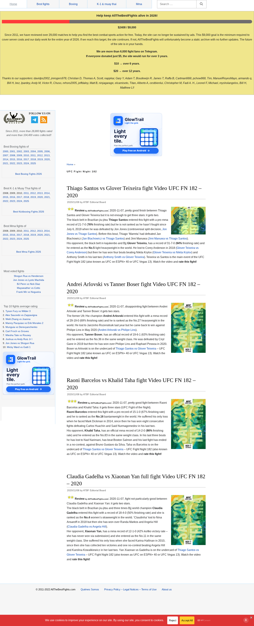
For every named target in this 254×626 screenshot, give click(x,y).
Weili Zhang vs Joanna (18, 319)
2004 (33, 151)
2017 (26, 159)
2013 (47, 155)
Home (13, 4)
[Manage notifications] (246, 620)
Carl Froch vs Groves (17, 331)
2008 (12, 155)
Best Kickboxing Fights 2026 (28, 211)
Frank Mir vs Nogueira (28, 292)
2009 (19, 155)
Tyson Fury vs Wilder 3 (18, 311)
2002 (19, 151)
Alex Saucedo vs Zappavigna (21, 315)
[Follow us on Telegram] (35, 122)
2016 (19, 159)
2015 (12, 159)
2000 (5, 151)
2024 (26, 163)
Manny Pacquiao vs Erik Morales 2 (24, 323)
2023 (19, 163)
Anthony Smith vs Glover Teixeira (124, 257)
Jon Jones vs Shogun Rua (20, 343)
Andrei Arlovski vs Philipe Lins (117, 329)
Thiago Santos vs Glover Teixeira (136, 348)
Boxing (73, 4)
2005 (40, 151)
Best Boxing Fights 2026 (28, 174)
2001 (12, 151)
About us (167, 589)
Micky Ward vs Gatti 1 (19, 347)
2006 (47, 151)
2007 (5, 155)
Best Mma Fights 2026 (28, 251)
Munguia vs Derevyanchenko (21, 327)
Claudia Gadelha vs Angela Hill (87, 526)
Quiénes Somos (90, 589)
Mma (139, 4)
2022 (12, 163)
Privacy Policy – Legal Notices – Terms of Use (130, 589)
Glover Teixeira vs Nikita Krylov (172, 252)
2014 (5, 159)
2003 (26, 151)
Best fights (43, 4)
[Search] (201, 4)
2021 (5, 163)
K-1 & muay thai (106, 4)
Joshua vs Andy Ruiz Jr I (19, 339)
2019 (40, 159)
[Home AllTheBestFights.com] (14, 122)
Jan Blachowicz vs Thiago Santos (103, 238)
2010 (26, 155)
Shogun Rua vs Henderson (28, 276)
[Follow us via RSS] (44, 122)
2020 (47, 159)
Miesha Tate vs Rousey (18, 335)
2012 (40, 155)
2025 (33, 163)
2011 (33, 155)
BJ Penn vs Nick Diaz (28, 284)
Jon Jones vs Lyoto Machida (28, 280)
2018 (33, 159)
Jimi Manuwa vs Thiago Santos (168, 238)
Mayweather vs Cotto (28, 288)
